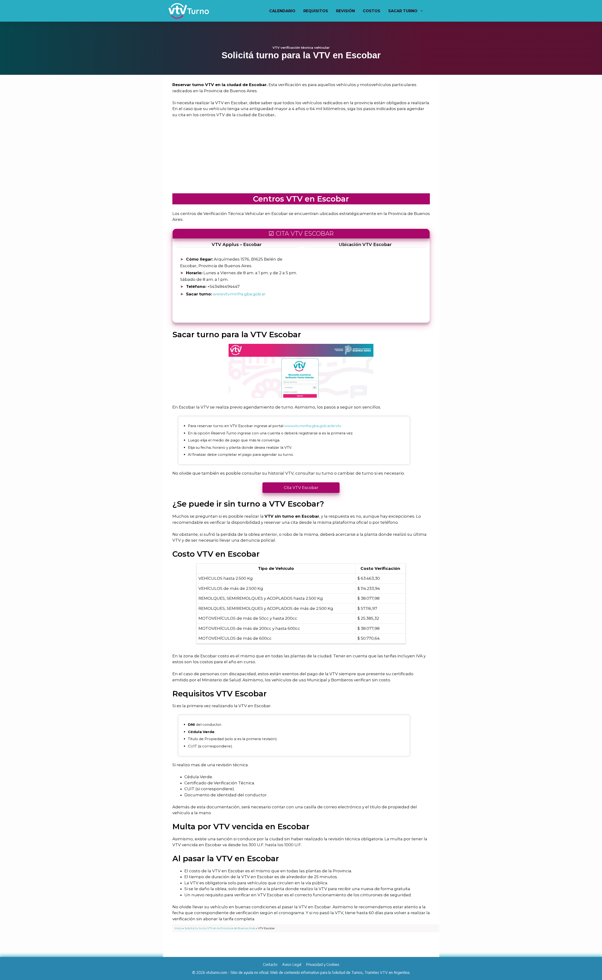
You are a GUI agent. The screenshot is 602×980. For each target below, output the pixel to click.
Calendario (282, 11)
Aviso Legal (291, 964)
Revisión (345, 11)
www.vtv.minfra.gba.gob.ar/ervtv (312, 426)
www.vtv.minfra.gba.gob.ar (239, 294)
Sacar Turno (402, 11)
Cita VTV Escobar (301, 487)
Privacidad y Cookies (322, 964)
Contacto (270, 964)
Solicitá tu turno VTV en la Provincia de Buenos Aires (220, 928)
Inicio (178, 928)
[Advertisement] (301, 157)
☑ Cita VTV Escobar (301, 233)
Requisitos (315, 11)
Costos (371, 11)
